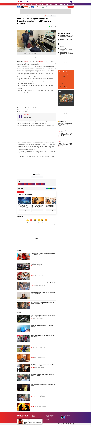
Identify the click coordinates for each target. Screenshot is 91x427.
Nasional (24, 4)
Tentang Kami (35, 417)
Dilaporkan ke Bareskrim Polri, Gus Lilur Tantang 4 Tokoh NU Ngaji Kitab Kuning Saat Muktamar (66, 36)
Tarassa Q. (67, 78)
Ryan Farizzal (68, 86)
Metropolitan (26, 15)
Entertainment (49, 4)
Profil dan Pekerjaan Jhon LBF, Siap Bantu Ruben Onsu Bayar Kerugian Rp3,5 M (65, 124)
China (22, 63)
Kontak (33, 416)
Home (18, 4)
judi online (40, 61)
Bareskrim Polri (26, 61)
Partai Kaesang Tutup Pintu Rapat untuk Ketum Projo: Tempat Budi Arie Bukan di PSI (66, 49)
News (22, 15)
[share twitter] (51, 27)
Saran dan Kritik (48, 417)
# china (43, 183)
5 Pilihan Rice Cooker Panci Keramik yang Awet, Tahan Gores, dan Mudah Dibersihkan (65, 144)
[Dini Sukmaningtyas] (62, 76)
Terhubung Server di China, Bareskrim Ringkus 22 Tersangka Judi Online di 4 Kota (32, 422)
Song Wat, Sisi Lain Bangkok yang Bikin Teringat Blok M (65, 103)
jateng (65, 6)
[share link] (55, 27)
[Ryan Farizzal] (62, 87)
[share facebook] (47, 27)
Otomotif (41, 4)
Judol (44, 61)
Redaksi (33, 415)
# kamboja (38, 183)
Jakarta (55, 6)
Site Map (47, 419)
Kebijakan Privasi (49, 416)
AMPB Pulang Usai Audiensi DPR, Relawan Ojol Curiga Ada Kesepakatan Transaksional (66, 40)
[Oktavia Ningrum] (62, 83)
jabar (59, 6)
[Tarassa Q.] (61, 79)
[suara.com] (23, 1)
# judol (26, 183)
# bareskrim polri (32, 183)
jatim (62, 6)
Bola (36, 4)
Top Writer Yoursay (64, 72)
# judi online (21, 183)
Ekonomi (30, 4)
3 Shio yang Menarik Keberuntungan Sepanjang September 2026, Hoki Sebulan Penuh (65, 134)
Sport (68, 4)
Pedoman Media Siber (50, 415)
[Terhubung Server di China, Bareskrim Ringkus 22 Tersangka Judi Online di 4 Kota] (20, 421)
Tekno (56, 4)
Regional (70, 6)
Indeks (73, 4)
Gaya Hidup (62, 4)
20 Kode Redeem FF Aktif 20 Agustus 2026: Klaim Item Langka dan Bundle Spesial (66, 53)
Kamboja (19, 63)
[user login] (71, 1)
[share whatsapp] (49, 27)
